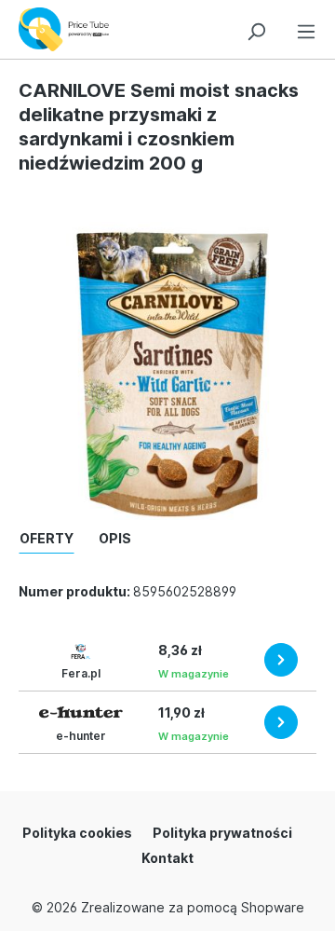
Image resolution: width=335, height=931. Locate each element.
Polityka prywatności (222, 833)
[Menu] (306, 28)
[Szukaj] (255, 28)
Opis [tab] (115, 538)
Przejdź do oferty (281, 660)
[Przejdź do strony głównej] (68, 29)
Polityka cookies (77, 833)
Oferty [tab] (47, 538)
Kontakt (167, 858)
